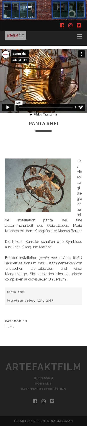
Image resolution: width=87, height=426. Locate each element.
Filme (9, 326)
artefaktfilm (43, 367)
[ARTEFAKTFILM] (15, 37)
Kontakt (43, 383)
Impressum (43, 378)
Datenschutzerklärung (43, 389)
